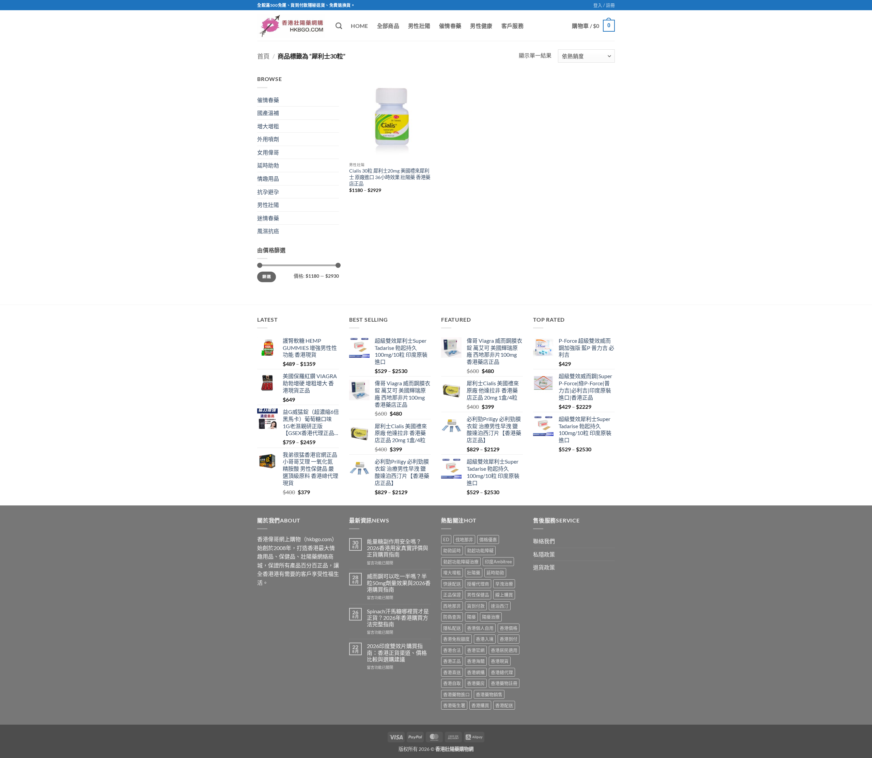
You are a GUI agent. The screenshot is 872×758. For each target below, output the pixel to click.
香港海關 (476, 661)
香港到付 (508, 639)
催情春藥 (450, 25)
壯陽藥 (473, 572)
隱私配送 (452, 628)
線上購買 (504, 594)
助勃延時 (452, 550)
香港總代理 (502, 672)
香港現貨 (500, 661)
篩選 (266, 276)
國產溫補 (268, 113)
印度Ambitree (498, 561)
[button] (604, 5)
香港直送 (452, 672)
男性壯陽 (419, 25)
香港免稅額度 (456, 639)
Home (359, 25)
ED (446, 539)
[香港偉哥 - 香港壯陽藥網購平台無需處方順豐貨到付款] (291, 26)
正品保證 (452, 594)
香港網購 (476, 672)
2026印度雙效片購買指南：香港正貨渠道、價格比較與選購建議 (397, 652)
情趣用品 (268, 178)
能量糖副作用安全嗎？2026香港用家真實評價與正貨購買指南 (397, 548)
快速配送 (452, 583)
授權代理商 (478, 583)
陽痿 (471, 616)
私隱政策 (544, 554)
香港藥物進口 (456, 694)
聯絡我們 (544, 541)
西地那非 (452, 606)
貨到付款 (476, 606)
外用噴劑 (268, 139)
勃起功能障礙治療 (461, 561)
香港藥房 (476, 683)
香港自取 (452, 683)
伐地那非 (464, 539)
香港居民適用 (504, 650)
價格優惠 (488, 539)
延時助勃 (268, 165)
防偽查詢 (452, 616)
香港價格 (508, 628)
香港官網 (476, 650)
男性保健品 (478, 594)
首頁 (263, 56)
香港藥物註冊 (504, 683)
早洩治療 (504, 583)
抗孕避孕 (268, 192)
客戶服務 (512, 25)
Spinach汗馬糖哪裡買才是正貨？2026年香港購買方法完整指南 (398, 617)
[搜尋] (339, 25)
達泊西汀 (500, 606)
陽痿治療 (491, 616)
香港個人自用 (480, 628)
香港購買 (480, 705)
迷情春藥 (268, 218)
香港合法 (452, 650)
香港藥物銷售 (489, 694)
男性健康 (481, 25)
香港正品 (452, 661)
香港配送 (504, 705)
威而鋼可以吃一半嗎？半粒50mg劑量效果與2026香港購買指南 (399, 582)
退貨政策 (544, 567)
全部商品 (388, 25)
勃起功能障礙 (480, 550)
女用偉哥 (268, 152)
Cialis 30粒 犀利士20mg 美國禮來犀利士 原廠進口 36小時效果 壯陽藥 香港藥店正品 (389, 177)
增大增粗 (268, 126)
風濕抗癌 (268, 231)
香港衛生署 (454, 705)
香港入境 (485, 639)
